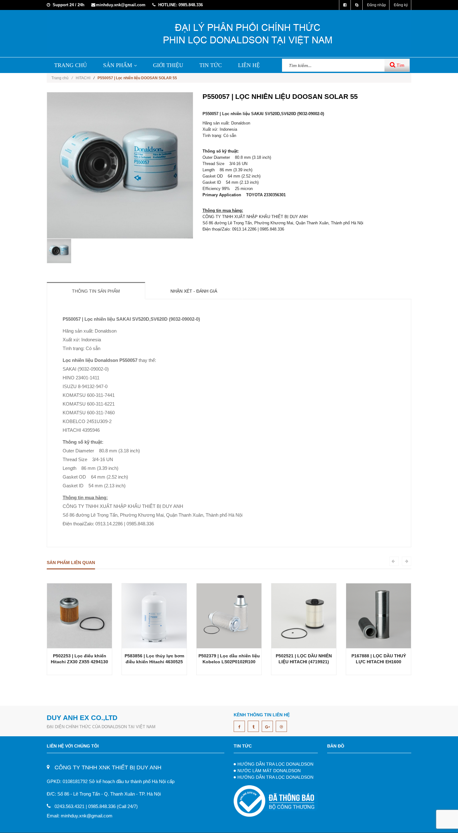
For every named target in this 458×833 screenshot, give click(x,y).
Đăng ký (401, 5)
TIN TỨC (210, 65)
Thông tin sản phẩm (96, 291)
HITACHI (83, 78)
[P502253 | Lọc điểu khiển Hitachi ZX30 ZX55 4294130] (79, 615)
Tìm (399, 65)
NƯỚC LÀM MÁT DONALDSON (269, 770)
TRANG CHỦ (70, 65)
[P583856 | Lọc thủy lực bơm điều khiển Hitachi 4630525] (154, 615)
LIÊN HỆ (249, 65)
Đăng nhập (376, 5)
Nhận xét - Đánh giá (193, 291)
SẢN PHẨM (117, 65)
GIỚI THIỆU (168, 65)
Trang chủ (62, 78)
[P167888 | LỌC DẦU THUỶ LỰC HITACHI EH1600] (378, 615)
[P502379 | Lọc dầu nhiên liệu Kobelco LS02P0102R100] (229, 615)
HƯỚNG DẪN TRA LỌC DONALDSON (275, 764)
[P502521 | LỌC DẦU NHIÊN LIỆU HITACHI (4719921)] (303, 615)
